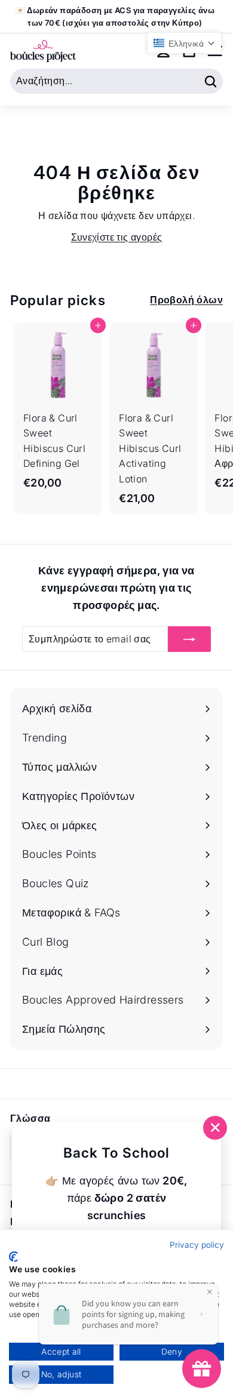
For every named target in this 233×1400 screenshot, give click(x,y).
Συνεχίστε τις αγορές (117, 237)
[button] (184, 43)
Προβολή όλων (186, 300)
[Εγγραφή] (189, 639)
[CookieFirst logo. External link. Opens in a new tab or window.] (13, 1256)
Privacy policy (197, 1245)
